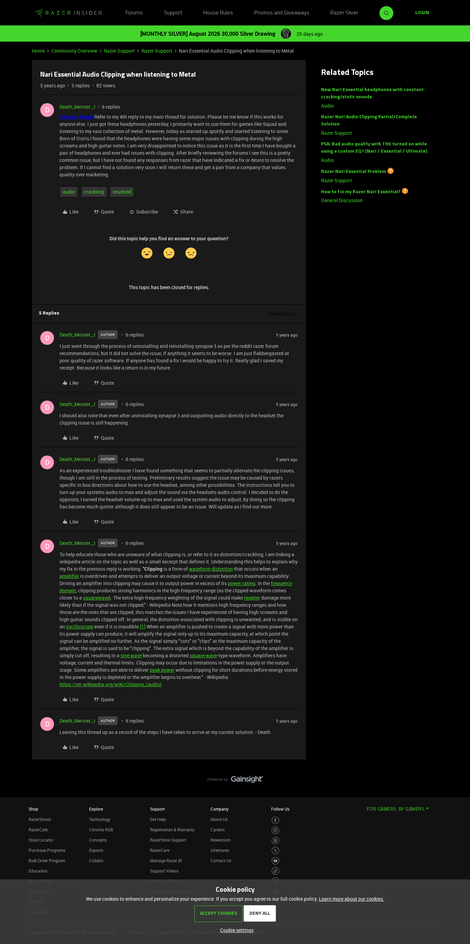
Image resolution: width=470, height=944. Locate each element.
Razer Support (119, 50)
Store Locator (41, 840)
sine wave (131, 655)
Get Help (158, 819)
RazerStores (40, 819)
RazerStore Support (168, 840)
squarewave (96, 597)
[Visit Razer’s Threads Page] (275, 840)
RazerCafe (38, 829)
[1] (143, 626)
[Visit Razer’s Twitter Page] (275, 850)
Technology (99, 819)
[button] (422, 13)
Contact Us (221, 860)
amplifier (69, 576)
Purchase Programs (47, 850)
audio (69, 191)
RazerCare (159, 850)
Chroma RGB (101, 829)
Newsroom (221, 840)
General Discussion (342, 200)
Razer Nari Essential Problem (353, 171)
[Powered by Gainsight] (235, 781)
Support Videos (164, 871)
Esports (96, 850)
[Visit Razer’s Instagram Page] (275, 830)
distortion (222, 569)
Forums (134, 13)
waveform (200, 569)
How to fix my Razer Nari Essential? (360, 191)
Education (38, 871)
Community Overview (74, 50)
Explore (96, 809)
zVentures (220, 850)
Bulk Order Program (47, 860)
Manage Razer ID (166, 860)
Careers (218, 829)
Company (219, 809)
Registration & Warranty (172, 829)
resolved (122, 191)
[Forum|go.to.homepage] (68, 13)
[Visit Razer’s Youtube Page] (275, 861)
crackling (94, 191)
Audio (327, 105)
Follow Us (280, 809)
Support (173, 13)
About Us (219, 819)
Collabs (96, 860)
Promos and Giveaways (281, 13)
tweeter (252, 597)
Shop (33, 809)
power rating (241, 583)
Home (38, 50)
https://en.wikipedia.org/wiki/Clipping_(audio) (111, 684)
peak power (162, 670)
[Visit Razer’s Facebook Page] (275, 820)
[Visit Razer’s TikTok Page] (275, 871)
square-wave (203, 655)
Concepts (98, 840)
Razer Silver (344, 13)
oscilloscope (79, 626)
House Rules (218, 13)
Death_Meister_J (77, 106)
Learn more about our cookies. (351, 899)
